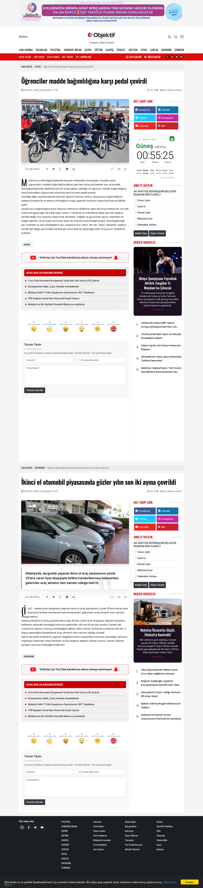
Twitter (143, 117)
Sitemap (161, 835)
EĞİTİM (98, 50)
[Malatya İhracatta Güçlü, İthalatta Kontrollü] (158, 612)
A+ (119, 169)
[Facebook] (167, 57)
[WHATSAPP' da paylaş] (60, 168)
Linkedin (166, 109)
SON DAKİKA (26, 50)
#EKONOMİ (28, 656)
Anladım (189, 882)
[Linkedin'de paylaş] (73, 168)
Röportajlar (130, 822)
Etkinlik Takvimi (132, 849)
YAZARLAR (41, 50)
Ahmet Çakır (144, 212)
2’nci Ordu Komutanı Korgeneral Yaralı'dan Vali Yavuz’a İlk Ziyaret (63, 280)
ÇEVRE (88, 50)
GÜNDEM (179, 50)
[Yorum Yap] (112, 168)
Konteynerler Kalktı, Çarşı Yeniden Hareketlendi (53, 286)
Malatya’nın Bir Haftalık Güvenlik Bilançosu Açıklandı (56, 304)
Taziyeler (129, 840)
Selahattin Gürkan (147, 224)
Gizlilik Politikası (165, 826)
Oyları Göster (157, 233)
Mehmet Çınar (145, 218)
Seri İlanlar (98, 849)
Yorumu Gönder (34, 390)
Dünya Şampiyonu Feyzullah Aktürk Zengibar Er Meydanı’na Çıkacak (158, 283)
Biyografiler (131, 826)
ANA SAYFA (26, 67)
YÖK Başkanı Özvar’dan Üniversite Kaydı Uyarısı (53, 298)
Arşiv (159, 845)
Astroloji (129, 831)
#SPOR (26, 245)
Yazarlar (97, 822)
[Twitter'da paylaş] (53, 168)
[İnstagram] (22, 827)
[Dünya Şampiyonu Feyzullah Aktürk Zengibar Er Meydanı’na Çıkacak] (158, 261)
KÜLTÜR (133, 50)
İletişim (160, 849)
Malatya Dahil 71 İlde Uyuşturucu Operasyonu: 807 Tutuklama (61, 292)
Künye (160, 822)
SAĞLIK (154, 50)
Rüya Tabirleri (131, 835)
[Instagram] (176, 57)
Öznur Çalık (143, 200)
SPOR (144, 50)
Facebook (144, 109)
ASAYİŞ (109, 50)
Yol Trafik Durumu (133, 845)
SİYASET (121, 50)
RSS (163, 125)
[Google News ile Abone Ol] (32, 168)
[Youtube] (181, 57)
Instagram (167, 117)
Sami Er (141, 206)
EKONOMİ (166, 50)
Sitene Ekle (162, 840)
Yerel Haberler (100, 835)
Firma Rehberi (100, 845)
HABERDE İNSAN (72, 50)
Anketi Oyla (141, 233)
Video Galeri (99, 831)
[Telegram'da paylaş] (67, 168)
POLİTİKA (55, 50)
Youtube (143, 125)
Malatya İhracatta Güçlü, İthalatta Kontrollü (157, 632)
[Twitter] (172, 57)
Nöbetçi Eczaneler (102, 840)
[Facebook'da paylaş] (46, 168)
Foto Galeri (98, 826)
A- (126, 169)
